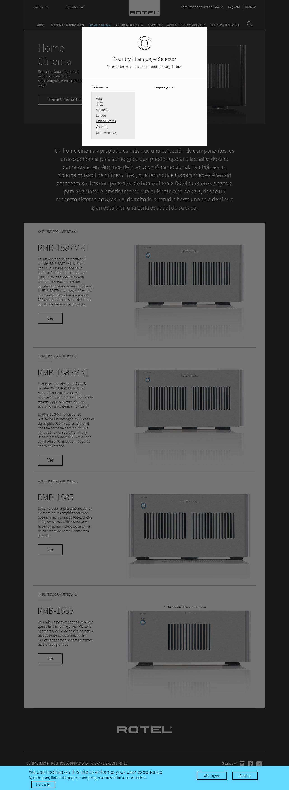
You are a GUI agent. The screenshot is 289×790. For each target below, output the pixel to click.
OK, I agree (212, 775)
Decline (245, 775)
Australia (102, 109)
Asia (99, 98)
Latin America (106, 132)
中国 (99, 104)
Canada (101, 126)
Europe (101, 115)
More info (43, 784)
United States (106, 121)
